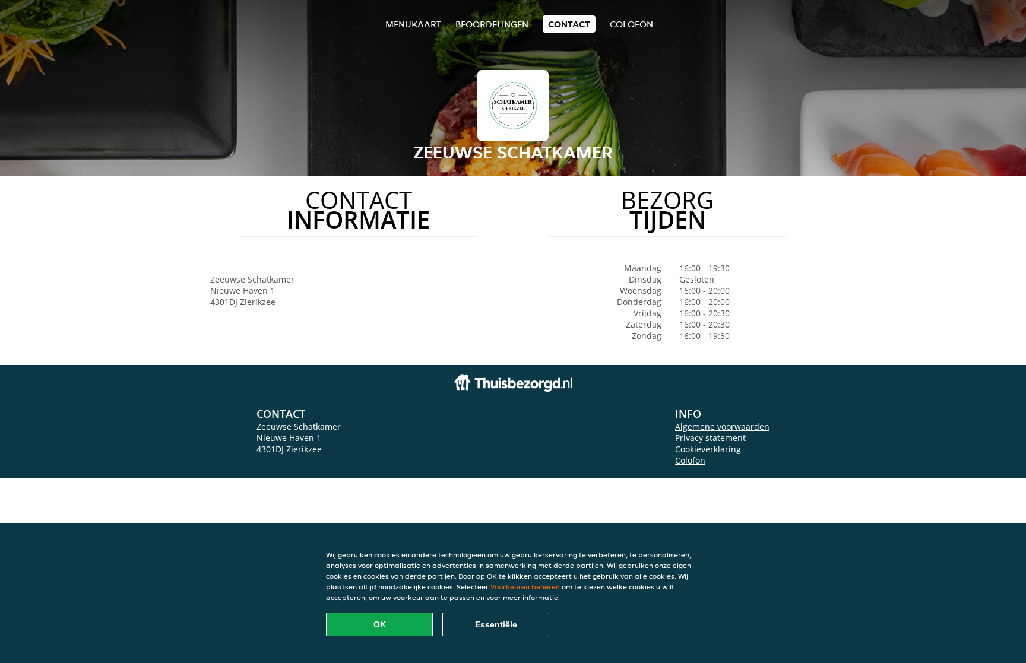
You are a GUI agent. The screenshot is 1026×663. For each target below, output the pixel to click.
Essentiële (496, 624)
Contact (569, 24)
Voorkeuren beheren (525, 586)
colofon (631, 24)
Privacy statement (710, 437)
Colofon (690, 460)
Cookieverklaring (708, 449)
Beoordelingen (491, 24)
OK (379, 624)
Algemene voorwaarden (722, 426)
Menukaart (413, 24)
